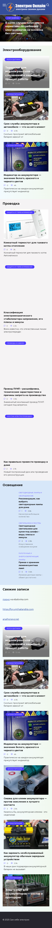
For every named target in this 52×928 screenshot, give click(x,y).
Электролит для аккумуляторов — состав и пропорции (24, 893)
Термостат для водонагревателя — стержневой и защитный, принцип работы (23, 73)
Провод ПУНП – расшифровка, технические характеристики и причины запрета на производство (25, 391)
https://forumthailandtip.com (18, 609)
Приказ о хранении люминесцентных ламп (29, 565)
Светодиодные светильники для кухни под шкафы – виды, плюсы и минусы (29, 532)
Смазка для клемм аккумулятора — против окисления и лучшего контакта (25, 801)
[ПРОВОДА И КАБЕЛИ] (26, 383)
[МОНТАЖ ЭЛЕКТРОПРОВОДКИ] (26, 456)
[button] (16, 38)
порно (6, 599)
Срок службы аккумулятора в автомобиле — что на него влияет (24, 125)
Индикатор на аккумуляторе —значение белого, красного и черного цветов (22, 178)
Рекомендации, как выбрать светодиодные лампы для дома (31, 503)
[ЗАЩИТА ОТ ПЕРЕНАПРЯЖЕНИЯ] (26, 237)
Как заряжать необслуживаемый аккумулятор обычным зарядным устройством (24, 856)
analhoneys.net (11, 619)
